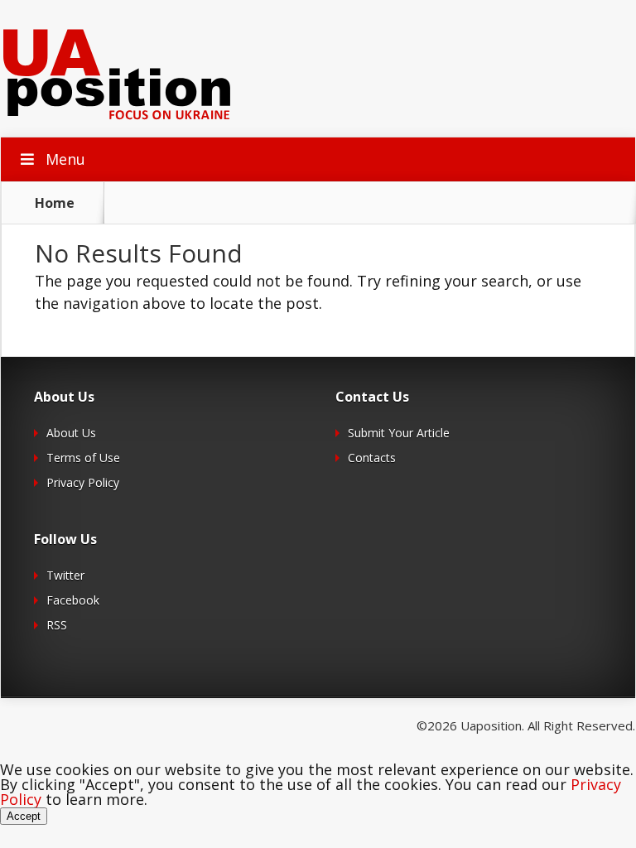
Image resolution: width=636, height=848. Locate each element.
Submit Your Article (399, 433)
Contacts (372, 457)
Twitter (65, 575)
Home (55, 203)
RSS (56, 625)
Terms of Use (83, 457)
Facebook (72, 600)
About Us (71, 433)
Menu (65, 159)
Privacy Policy (82, 482)
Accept (24, 816)
